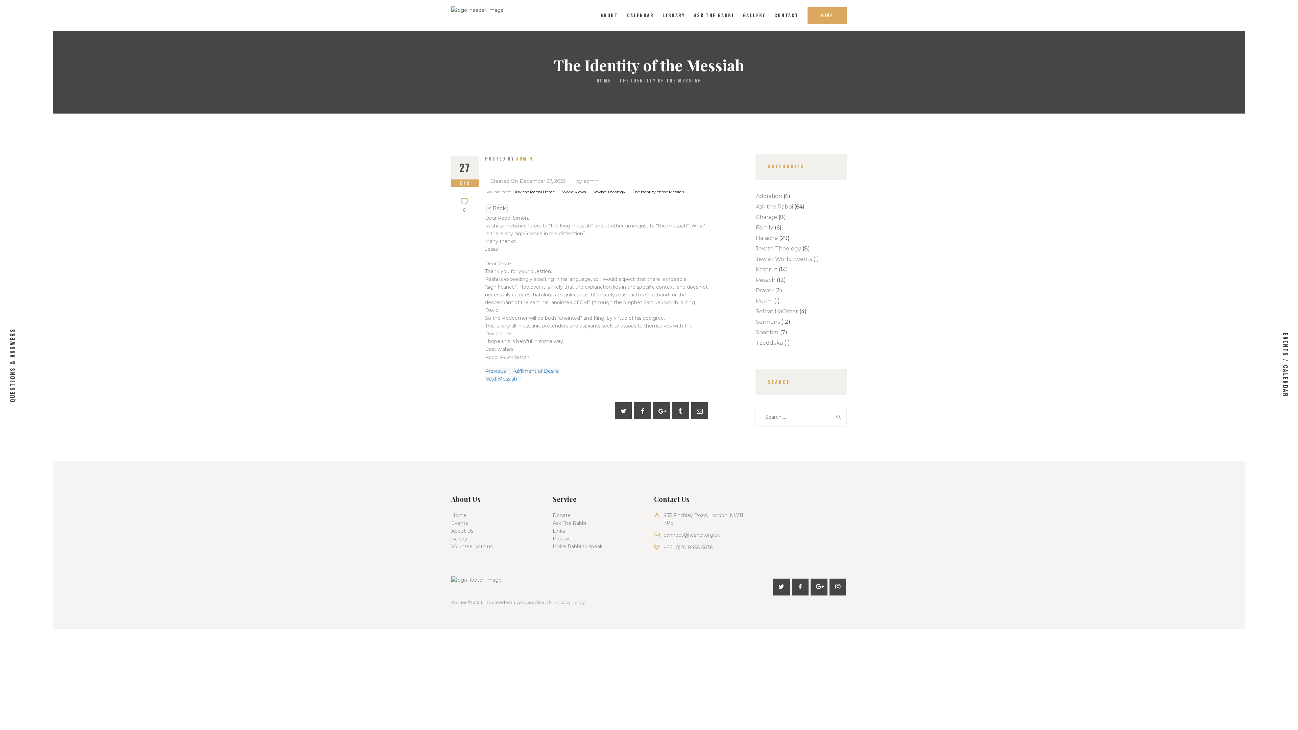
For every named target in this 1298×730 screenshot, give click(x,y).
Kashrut (766, 269)
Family (764, 227)
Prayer (765, 290)
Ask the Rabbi (774, 206)
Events (459, 523)
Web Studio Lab (534, 602)
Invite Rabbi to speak (578, 546)
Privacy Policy (570, 602)
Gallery (459, 539)
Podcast (562, 539)
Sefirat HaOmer (777, 311)
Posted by (509, 158)
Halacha (767, 238)
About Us (462, 531)
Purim (764, 301)
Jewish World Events (784, 259)
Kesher (459, 602)
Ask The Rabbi (569, 523)
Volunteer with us (471, 546)
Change (766, 217)
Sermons (768, 322)
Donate (562, 515)
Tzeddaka (769, 343)
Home (604, 80)
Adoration (769, 196)
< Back (497, 208)
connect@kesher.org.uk (692, 535)
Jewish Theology (778, 248)
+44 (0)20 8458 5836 (688, 547)
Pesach (765, 280)
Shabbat (767, 332)
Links (559, 531)
